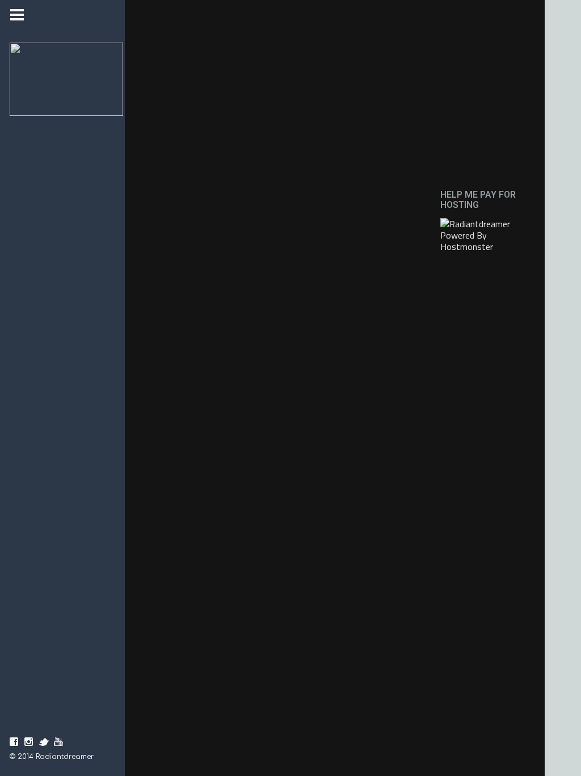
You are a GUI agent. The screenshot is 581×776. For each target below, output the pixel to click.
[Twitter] (43, 741)
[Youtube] (58, 741)
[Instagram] (28, 741)
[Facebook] (14, 741)
